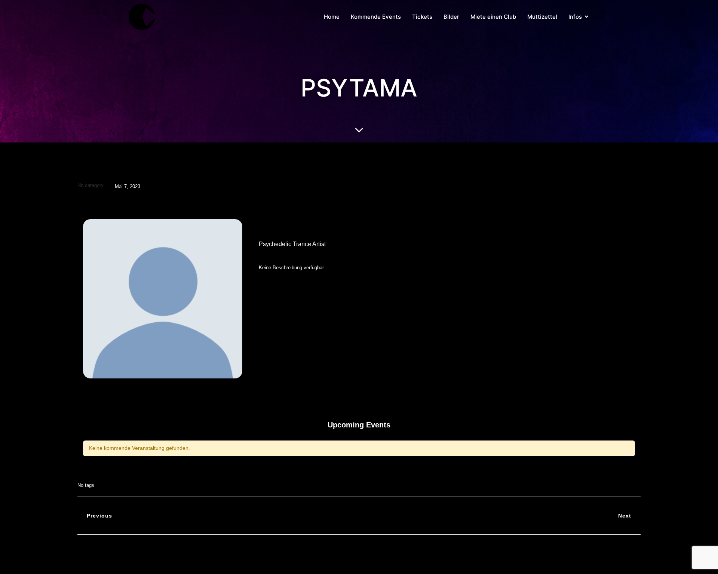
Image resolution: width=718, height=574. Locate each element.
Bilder (451, 16)
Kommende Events (376, 16)
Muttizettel (542, 16)
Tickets (422, 16)
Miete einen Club (493, 16)
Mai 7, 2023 (127, 186)
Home (332, 16)
